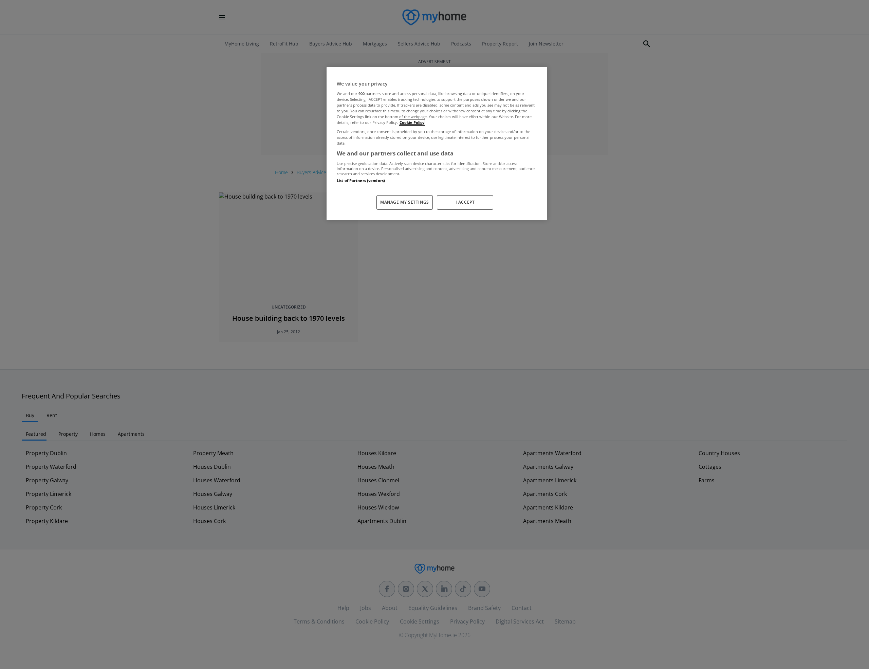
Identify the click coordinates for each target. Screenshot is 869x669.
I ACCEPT (465, 202)
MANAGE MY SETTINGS (404, 202)
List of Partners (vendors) (361, 180)
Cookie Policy (412, 122)
